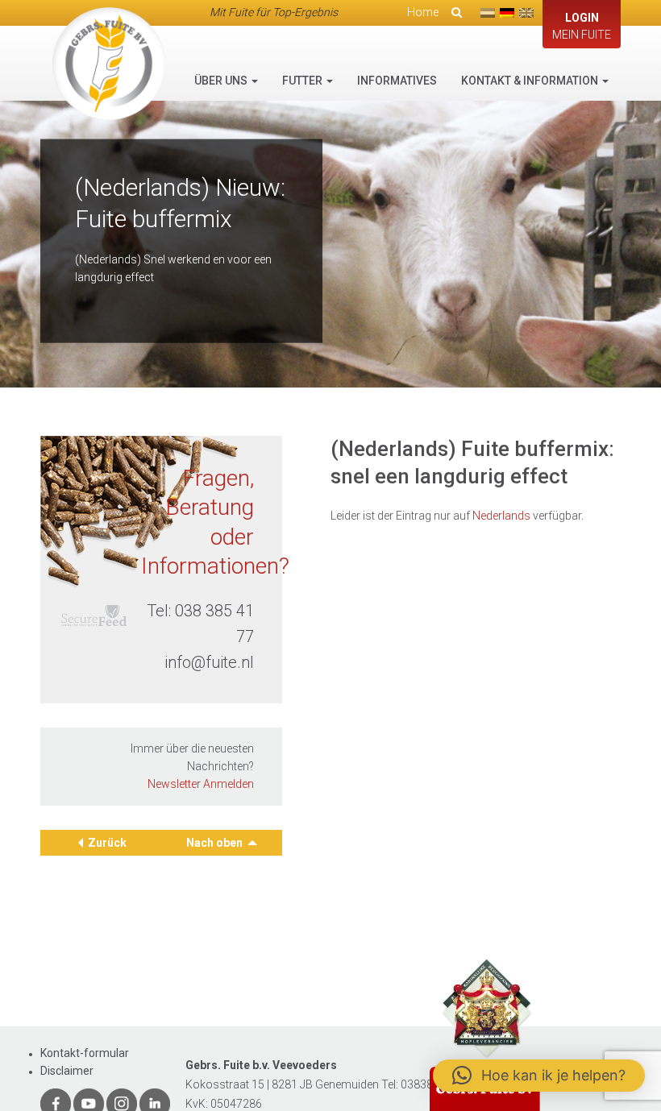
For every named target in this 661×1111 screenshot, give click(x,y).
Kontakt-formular (84, 1053)
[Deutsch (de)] (507, 13)
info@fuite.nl (209, 662)
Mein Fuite (581, 26)
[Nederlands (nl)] (487, 13)
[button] (539, 1075)
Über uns (222, 80)
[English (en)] (526, 13)
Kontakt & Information (531, 80)
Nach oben (215, 842)
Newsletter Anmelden (201, 783)
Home (423, 12)
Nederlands (501, 515)
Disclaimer (67, 1070)
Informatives (397, 80)
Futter (303, 80)
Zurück (107, 842)
